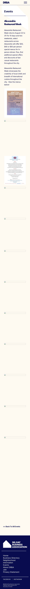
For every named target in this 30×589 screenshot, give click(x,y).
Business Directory (11, 558)
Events (6, 565)
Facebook (7, 579)
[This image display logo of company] (15, 544)
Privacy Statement (11, 572)
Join (5, 570)
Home (5, 555)
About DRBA (8, 567)
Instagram (18, 579)
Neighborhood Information (9, 561)
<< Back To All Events (11, 527)
